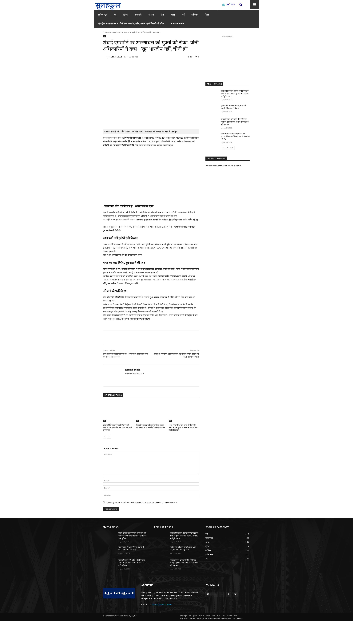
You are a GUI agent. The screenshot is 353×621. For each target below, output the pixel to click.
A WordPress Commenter (216, 165)
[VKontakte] (235, 594)
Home (105, 32)
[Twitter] (129, 64)
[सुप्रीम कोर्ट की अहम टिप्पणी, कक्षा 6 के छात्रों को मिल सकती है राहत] (212, 109)
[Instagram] (228, 594)
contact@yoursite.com (162, 604)
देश (110, 32)
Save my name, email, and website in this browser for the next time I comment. (141, 502)
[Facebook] (122, 64)
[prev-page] (104, 436)
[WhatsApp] (142, 64)
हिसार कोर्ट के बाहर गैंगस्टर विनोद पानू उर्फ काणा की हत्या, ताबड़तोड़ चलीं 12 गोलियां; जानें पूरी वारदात (117, 427)
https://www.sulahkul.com (134, 374)
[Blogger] (208, 594)
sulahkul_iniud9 (115, 57)
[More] (148, 64)
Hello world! (235, 165)
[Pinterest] (135, 64)
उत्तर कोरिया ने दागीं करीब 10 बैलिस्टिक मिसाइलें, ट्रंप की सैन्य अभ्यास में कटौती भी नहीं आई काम (234, 122)
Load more (227, 148)
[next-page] (109, 436)
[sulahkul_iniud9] (104, 57)
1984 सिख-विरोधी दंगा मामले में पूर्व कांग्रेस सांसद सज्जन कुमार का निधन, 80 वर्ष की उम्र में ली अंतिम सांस (183, 427)
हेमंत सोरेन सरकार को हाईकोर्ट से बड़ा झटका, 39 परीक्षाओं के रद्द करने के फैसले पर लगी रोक (235, 136)
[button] (240, 4)
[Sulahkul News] (108, 5)
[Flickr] (221, 594)
